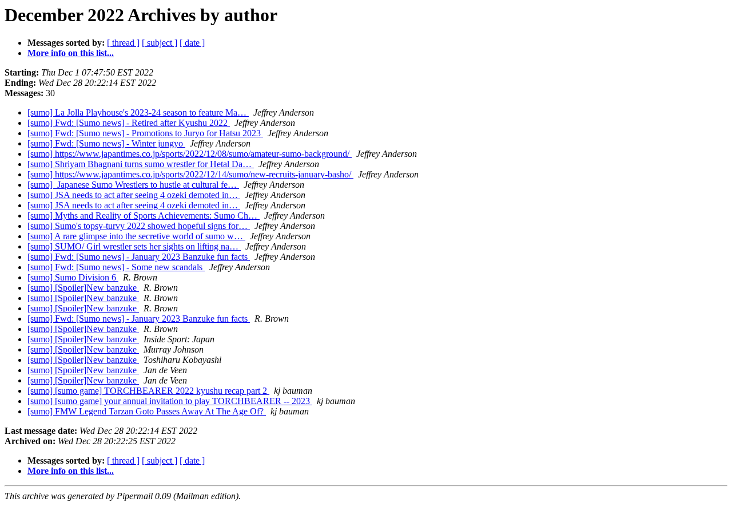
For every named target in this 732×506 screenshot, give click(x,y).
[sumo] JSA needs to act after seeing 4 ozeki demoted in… (133, 195)
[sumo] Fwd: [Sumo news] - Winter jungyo (106, 143)
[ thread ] (123, 43)
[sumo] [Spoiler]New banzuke (83, 287)
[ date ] (192, 43)
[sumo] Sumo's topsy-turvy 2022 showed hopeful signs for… (138, 226)
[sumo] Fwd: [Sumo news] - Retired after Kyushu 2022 (128, 123)
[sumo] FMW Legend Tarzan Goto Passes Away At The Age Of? (146, 411)
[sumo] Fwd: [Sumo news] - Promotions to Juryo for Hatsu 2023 (145, 133)
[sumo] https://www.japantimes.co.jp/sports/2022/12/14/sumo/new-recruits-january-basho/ (190, 174)
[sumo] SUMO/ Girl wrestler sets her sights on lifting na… (134, 246)
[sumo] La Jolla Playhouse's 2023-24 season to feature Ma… (138, 112)
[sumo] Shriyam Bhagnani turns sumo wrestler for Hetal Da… (140, 164)
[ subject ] (159, 43)
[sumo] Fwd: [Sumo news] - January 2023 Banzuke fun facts (138, 257)
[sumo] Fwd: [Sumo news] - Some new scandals (116, 267)
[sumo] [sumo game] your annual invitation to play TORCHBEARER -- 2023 (169, 401)
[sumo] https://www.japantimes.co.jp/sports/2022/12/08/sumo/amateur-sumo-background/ (189, 154)
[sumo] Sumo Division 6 (72, 277)
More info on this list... (70, 53)
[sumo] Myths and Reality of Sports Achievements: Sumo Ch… (143, 215)
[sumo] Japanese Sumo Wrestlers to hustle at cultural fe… (133, 184)
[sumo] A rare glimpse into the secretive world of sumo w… (136, 236)
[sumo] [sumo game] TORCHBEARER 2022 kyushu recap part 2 (148, 391)
